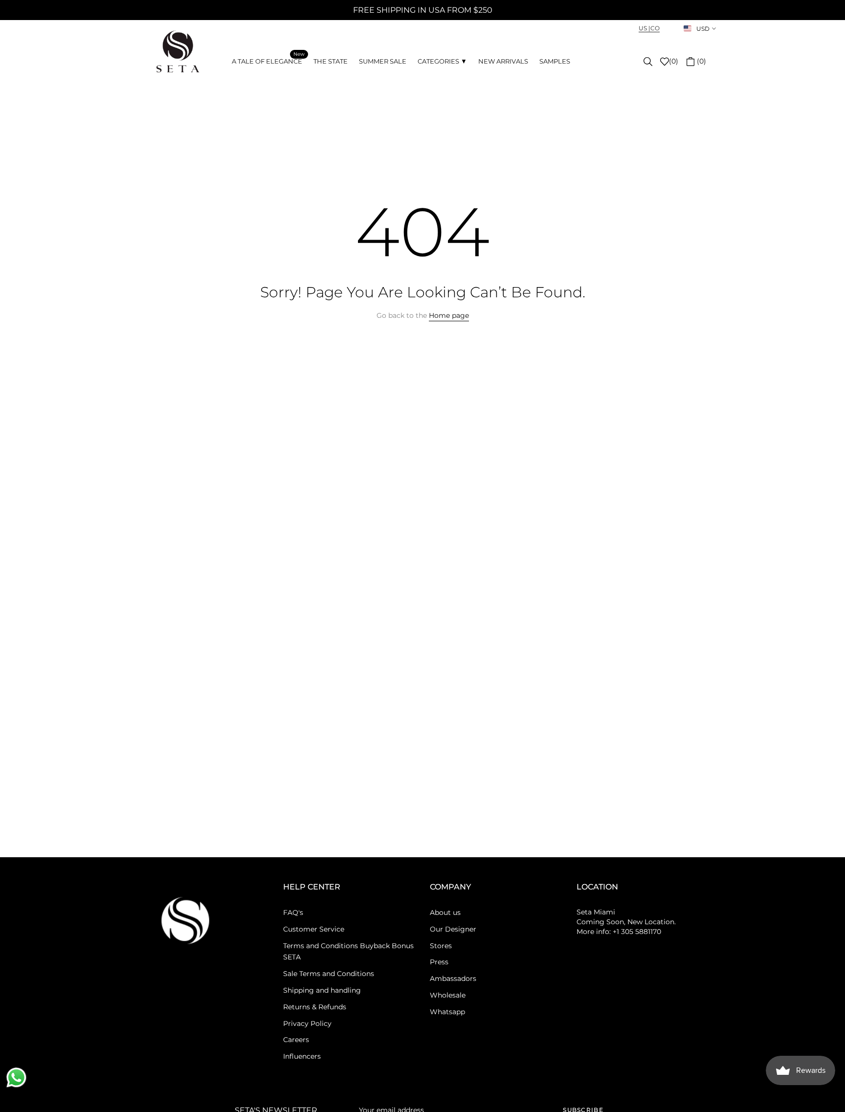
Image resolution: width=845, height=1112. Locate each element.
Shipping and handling (322, 990)
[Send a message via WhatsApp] (16, 1077)
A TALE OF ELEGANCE (268, 60)
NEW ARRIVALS (503, 61)
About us (445, 912)
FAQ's (293, 912)
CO (655, 28)
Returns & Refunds (314, 1006)
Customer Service (313, 929)
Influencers (302, 1056)
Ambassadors (453, 978)
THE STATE (330, 61)
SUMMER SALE (382, 61)
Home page (449, 315)
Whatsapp (447, 1011)
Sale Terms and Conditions (328, 973)
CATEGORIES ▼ (442, 61)
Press (439, 961)
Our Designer (453, 929)
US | (644, 28)
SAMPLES (554, 61)
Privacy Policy (307, 1023)
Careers (296, 1039)
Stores (441, 945)
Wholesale (448, 995)
